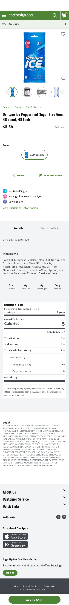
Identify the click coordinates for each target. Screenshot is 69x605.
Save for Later (53, 175)
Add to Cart (34, 599)
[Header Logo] (21, 15)
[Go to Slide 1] (12, 92)
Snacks (6, 107)
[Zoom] (63, 78)
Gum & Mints (32, 107)
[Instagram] (64, 518)
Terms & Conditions (31, 586)
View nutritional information (20, 208)
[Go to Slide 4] (56, 92)
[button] (54, 15)
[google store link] (15, 547)
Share (20, 175)
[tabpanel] (34, 315)
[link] (50, 175)
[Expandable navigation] (3, 15)
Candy (18, 107)
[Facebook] (58, 518)
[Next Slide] (61, 92)
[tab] (18, 228)
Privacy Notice (50, 586)
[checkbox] (63, 34)
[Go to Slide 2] (27, 92)
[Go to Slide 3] (42, 92)
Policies (16, 586)
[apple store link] (15, 539)
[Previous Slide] (7, 92)
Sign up (10, 572)
